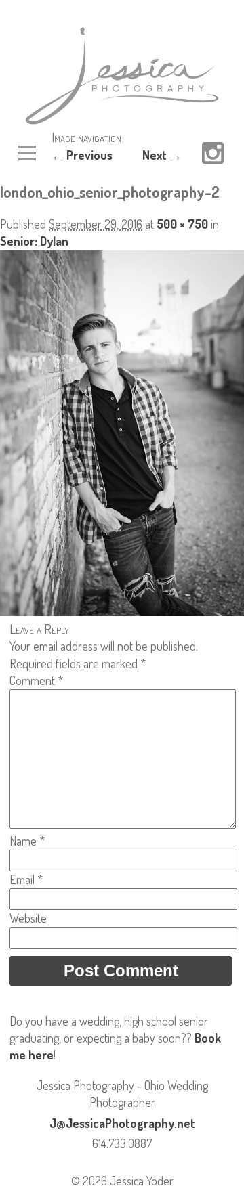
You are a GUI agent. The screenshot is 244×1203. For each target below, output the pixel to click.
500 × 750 (182, 224)
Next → (162, 155)
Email (26, 879)
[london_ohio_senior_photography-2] (122, 611)
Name (27, 840)
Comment (36, 680)
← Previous (82, 155)
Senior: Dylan (34, 241)
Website (28, 918)
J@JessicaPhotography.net (122, 1123)
